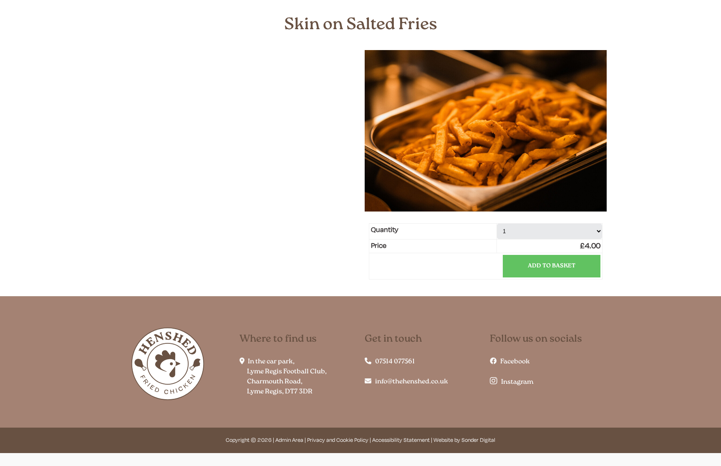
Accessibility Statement (401, 440)
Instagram (515, 382)
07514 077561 (393, 361)
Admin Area (289, 440)
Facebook (513, 361)
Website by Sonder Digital (464, 440)
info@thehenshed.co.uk (409, 381)
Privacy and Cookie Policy (337, 440)
